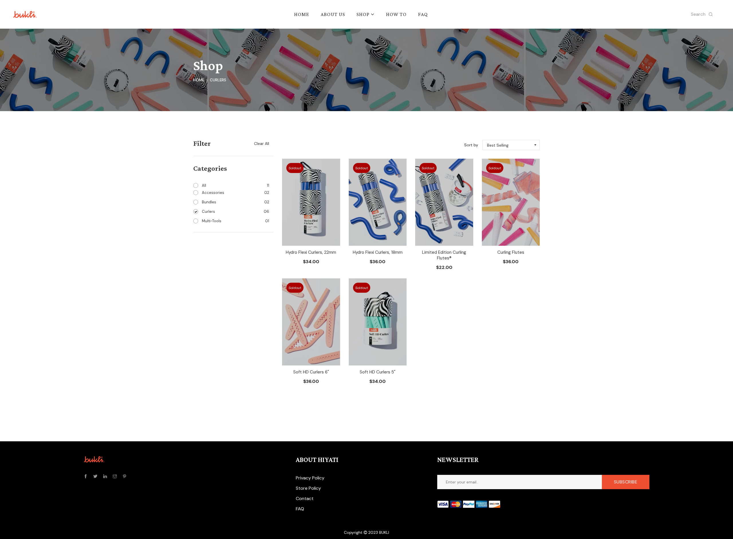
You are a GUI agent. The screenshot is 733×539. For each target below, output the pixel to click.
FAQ (300, 509)
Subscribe (626, 482)
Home (198, 80)
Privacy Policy (310, 478)
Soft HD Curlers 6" (311, 372)
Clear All (261, 143)
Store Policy (308, 488)
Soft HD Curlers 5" (377, 372)
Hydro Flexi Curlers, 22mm (311, 252)
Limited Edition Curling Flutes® (444, 255)
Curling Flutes (510, 252)
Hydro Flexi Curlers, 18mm (378, 252)
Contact (305, 498)
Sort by (471, 144)
